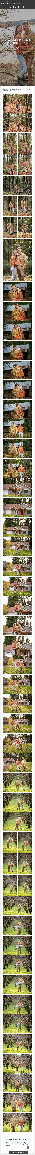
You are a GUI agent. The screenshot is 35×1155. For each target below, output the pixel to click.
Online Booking (12, 1142)
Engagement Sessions (20, 1139)
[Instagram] (28, 1147)
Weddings (11, 1139)
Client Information (21, 1142)
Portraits (7, 1141)
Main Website (24, 1141)
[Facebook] (24, 1147)
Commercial (17, 1141)
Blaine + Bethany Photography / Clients (10, 3)
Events (12, 1141)
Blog (7, 1142)
